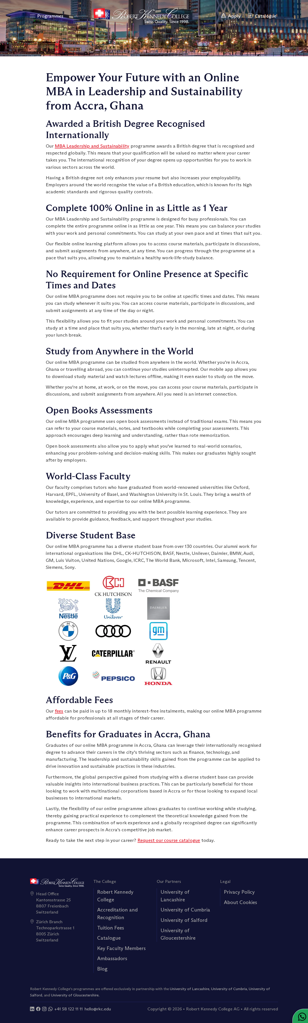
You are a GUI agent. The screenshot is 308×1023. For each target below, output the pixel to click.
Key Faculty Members (121, 948)
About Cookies (240, 902)
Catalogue (109, 938)
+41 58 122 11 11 (68, 1009)
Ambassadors (112, 958)
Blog (102, 969)
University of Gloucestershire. (75, 995)
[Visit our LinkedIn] (32, 1009)
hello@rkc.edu (98, 1009)
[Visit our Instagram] (44, 1009)
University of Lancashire (189, 989)
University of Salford (184, 920)
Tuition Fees (110, 928)
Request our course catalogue (169, 840)
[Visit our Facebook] (38, 1009)
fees (59, 711)
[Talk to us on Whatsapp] (50, 1009)
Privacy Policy (239, 892)
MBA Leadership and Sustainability (92, 146)
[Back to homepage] (141, 16)
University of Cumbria (185, 910)
